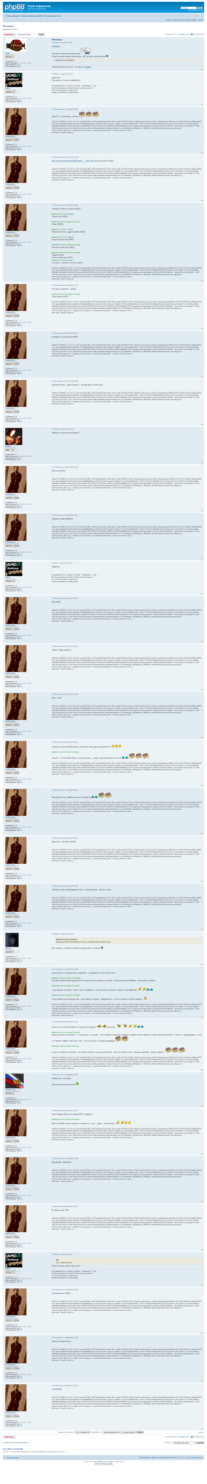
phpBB (99, 1461)
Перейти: (167, 1442)
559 (18, 149)
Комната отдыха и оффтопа (32, 16)
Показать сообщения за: (66, 1432)
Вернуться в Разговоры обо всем (16, 1442)
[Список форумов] (16, 6)
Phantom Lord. (59, 1074)
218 (18, 100)
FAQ (168, 20)
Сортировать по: (97, 1432)
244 (18, 101)
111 (18, 961)
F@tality (56, 429)
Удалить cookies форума (160, 1457)
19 (17, 1101)
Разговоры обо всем (53, 16)
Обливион (56, 46)
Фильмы (8, 26)
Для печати (196, 15)
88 (18, 66)
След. (200, 1432)
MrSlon (56, 74)
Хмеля (14, 29)
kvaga (56, 42)
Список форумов (13, 16)
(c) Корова (87, 67)
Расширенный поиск (195, 10)
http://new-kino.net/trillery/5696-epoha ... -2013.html (73, 161)
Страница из (183, 34)
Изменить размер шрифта (201, 15)
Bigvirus (56, 934)
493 (18, 148)
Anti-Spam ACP (108, 1464)
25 (17, 458)
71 (17, 64)
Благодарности (178, 20)
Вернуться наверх (202, 69)
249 (18, 960)
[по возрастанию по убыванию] (132, 1432)
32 (18, 459)
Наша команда (144, 1457)
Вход (201, 20)
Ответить (6, 33)
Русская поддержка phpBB (104, 1463)
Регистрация (191, 20)
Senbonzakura (58, 109)
